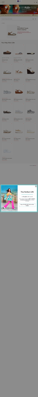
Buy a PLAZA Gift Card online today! (27, 205)
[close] (36, 186)
